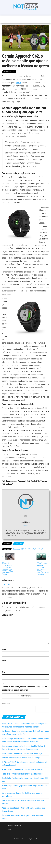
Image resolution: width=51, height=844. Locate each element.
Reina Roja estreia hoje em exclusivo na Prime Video (22, 774)
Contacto (9, 830)
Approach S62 (18, 549)
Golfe (34, 549)
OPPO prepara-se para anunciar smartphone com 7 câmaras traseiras (43, 568)
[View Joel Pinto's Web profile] (25, 516)
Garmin (18, 82)
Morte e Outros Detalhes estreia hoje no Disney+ (21, 758)
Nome (4, 649)
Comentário (7, 615)
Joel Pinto (6, 584)
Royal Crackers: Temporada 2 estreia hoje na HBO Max (23, 769)
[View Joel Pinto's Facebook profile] (20, 516)
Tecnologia (18, 543)
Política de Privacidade (13, 826)
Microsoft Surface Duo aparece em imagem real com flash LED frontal (7, 568)
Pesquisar (6, 703)
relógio (40, 548)
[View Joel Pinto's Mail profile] (31, 516)
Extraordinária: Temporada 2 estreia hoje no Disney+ (22, 753)
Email (4, 660)
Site (3, 672)
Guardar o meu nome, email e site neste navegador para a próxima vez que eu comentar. (25, 688)
